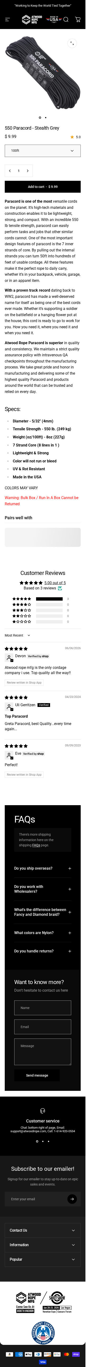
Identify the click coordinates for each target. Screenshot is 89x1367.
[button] (22, 599)
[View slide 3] (48, 1141)
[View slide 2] (43, 1141)
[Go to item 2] (45, 117)
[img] (16, 649)
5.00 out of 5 (55, 583)
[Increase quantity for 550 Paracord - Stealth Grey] (28, 171)
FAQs (36, 845)
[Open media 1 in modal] (72, 43)
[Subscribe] (72, 1199)
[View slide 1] (37, 1141)
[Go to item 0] (40, 117)
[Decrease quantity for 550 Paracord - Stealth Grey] (10, 171)
